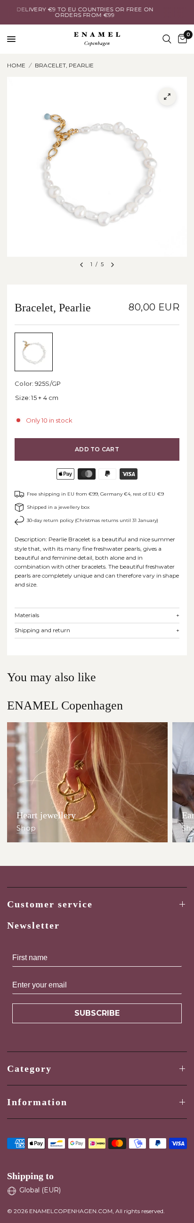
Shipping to (30, 1176)
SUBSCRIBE (97, 1013)
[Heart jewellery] (87, 782)
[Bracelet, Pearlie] (34, 352)
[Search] (167, 39)
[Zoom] (167, 97)
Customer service (50, 904)
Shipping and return (97, 630)
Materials (97, 615)
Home (16, 65)
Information (37, 1102)
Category (29, 1068)
